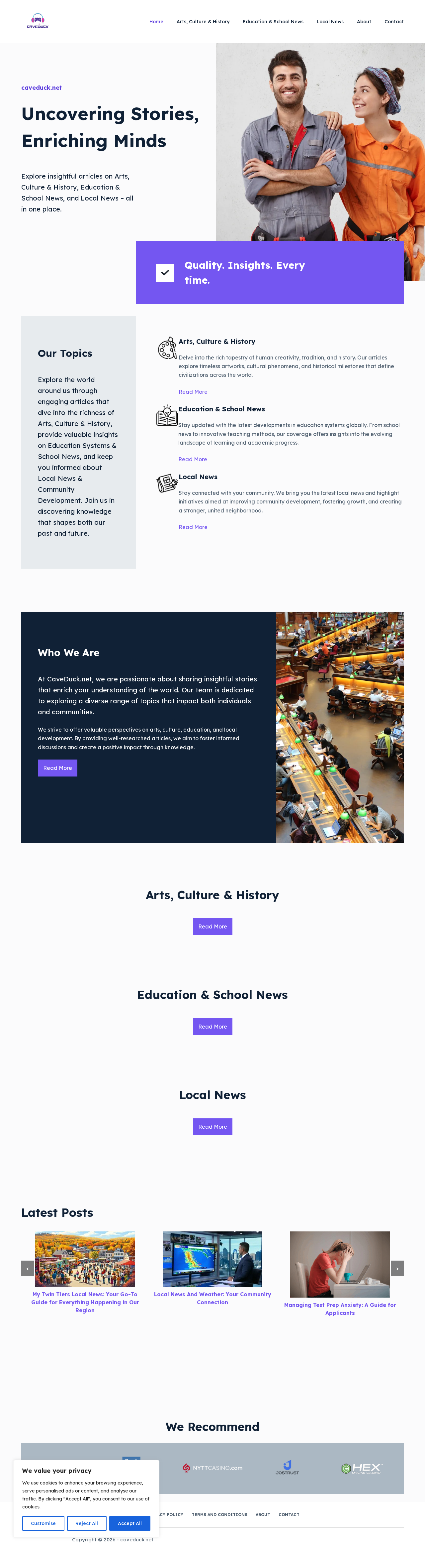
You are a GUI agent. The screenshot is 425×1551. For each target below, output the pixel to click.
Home (156, 22)
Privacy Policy (164, 1514)
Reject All (86, 1523)
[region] (86, 1499)
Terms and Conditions (219, 1514)
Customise (43, 1523)
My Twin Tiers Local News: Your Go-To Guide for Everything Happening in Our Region (85, 1302)
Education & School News (273, 22)
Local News (330, 22)
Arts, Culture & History (203, 22)
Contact (394, 22)
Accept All (130, 1523)
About (364, 22)
